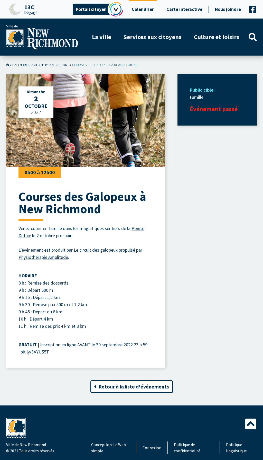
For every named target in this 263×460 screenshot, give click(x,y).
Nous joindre (228, 9)
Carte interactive (184, 9)
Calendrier (143, 9)
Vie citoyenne (44, 65)
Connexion (152, 447)
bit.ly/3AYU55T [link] (35, 352)
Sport (64, 65)
